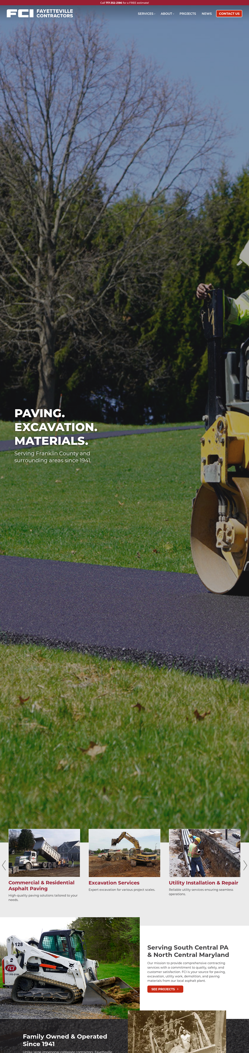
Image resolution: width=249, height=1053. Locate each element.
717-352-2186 (114, 2)
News (207, 14)
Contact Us (229, 14)
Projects (188, 14)
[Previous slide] (4, 865)
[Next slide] (245, 865)
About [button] (166, 14)
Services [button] (145, 14)
